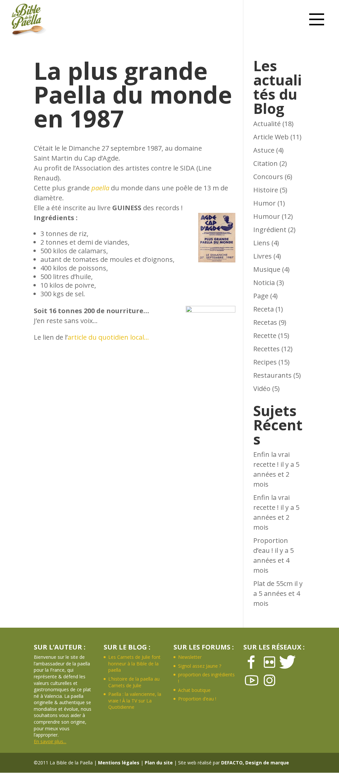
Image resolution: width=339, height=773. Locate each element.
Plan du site (159, 762)
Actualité (267, 123)
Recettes (266, 348)
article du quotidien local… (108, 337)
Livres (262, 256)
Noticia (264, 282)
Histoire (265, 189)
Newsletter (190, 657)
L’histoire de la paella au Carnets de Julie (134, 682)
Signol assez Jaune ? (199, 666)
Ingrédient (269, 229)
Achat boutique (194, 690)
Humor (264, 203)
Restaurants (272, 375)
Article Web (271, 136)
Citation (265, 163)
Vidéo (261, 388)
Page (260, 295)
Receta (263, 309)
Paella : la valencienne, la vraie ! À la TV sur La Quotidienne (134, 700)
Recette (264, 335)
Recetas (265, 322)
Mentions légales (118, 762)
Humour (266, 216)
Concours (268, 176)
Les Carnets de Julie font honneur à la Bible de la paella (134, 663)
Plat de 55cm (273, 583)
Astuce (263, 150)
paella (100, 187)
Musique (266, 269)
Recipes (265, 362)
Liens (261, 242)
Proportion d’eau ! (197, 699)
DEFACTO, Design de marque (255, 762)
